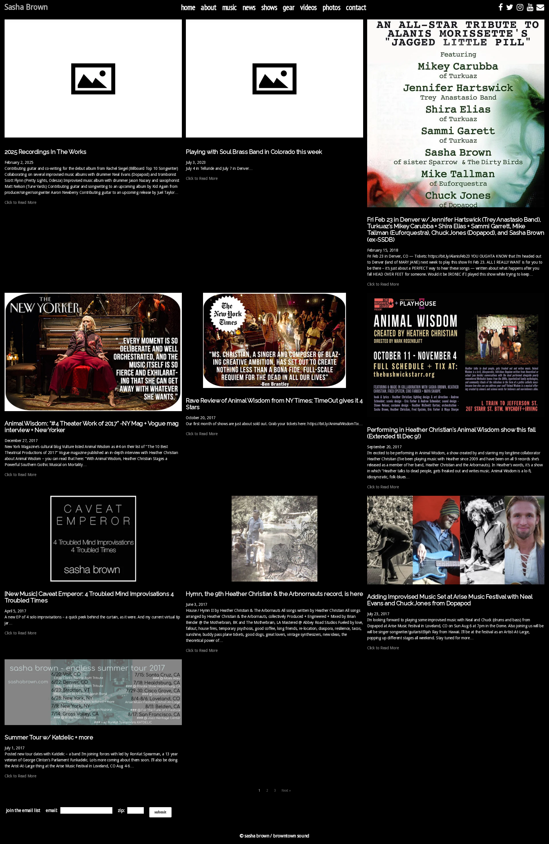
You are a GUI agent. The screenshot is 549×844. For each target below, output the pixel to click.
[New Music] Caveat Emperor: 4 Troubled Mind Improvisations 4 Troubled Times (89, 597)
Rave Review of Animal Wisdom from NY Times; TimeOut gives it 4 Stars (274, 404)
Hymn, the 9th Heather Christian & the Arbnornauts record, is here (274, 593)
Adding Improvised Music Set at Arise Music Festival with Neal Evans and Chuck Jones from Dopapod (449, 600)
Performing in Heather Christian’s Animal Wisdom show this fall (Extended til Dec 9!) (451, 433)
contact (356, 7)
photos (332, 7)
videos (308, 7)
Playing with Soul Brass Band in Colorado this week (254, 151)
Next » (286, 791)
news (249, 7)
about (208, 7)
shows (269, 7)
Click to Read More (20, 202)
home (188, 7)
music (229, 7)
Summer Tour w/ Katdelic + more (49, 737)
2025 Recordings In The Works (45, 151)
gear (289, 7)
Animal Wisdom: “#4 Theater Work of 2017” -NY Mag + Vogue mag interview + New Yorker (92, 426)
